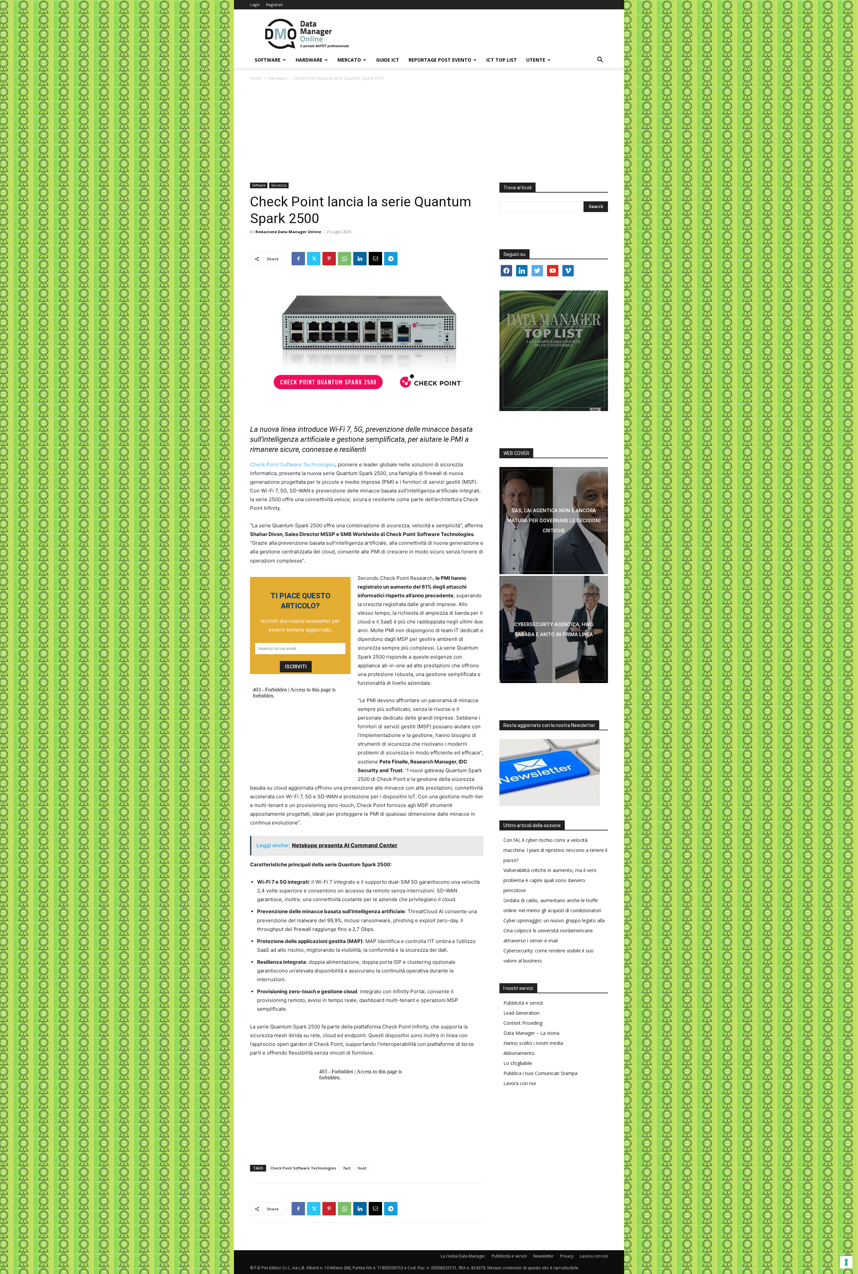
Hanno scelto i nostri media (533, 1043)
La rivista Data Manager (463, 1256)
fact (347, 1167)
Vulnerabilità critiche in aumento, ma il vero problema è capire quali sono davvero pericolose (550, 880)
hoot (362, 1167)
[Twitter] (313, 258)
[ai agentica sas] (553, 520)
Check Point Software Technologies (292, 464)
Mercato (349, 60)
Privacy (566, 1256)
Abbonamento (519, 1053)
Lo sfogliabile (517, 1063)
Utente (535, 60)
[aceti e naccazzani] (553, 629)
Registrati (274, 4)
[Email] (375, 258)
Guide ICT (387, 60)
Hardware (309, 60)
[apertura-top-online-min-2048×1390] (553, 350)
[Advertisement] (429, 132)
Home (256, 78)
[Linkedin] (360, 258)
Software (268, 60)
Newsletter (543, 1256)
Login (255, 4)
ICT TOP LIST (501, 60)
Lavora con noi (519, 1083)
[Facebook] (298, 258)
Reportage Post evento (440, 60)
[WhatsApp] (344, 258)
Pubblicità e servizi (523, 1003)
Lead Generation (521, 1013)
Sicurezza (279, 185)
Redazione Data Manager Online (288, 231)
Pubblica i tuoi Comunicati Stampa (540, 1073)
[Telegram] (390, 258)
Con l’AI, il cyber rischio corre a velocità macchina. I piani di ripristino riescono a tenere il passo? (555, 850)
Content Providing (522, 1023)
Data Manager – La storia (531, 1033)
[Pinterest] (329, 258)
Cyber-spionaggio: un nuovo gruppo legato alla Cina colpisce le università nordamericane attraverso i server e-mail (554, 930)
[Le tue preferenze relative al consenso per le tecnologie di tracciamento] (846, 1262)
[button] (600, 60)
